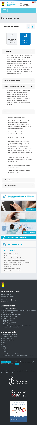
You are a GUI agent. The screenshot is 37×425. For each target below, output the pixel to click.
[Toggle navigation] (5, 10)
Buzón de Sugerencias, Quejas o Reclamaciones (17, 326)
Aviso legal (30, 362)
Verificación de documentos (12, 268)
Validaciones (6, 350)
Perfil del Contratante (9, 322)
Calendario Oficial (8, 320)
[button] (34, 2)
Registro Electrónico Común (12, 271)
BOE (4, 346)
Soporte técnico (6, 362)
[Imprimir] (28, 26)
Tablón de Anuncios (8, 324)
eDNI (4, 348)
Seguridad (11, 364)
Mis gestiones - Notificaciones (12, 314)
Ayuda (17, 364)
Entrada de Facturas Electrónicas (14, 258)
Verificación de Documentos (11, 328)
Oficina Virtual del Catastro (11, 354)
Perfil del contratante (10, 256)
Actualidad (7, 266)
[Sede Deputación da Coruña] (18, 382)
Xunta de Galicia (7, 338)
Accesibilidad (16, 362)
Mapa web (23, 362)
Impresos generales (9, 318)
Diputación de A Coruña (10, 336)
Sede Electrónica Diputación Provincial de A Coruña (18, 356)
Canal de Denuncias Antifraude (13, 264)
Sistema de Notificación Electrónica (14, 260)
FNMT (5, 352)
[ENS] (18, 413)
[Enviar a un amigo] (33, 26)
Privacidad (4, 364)
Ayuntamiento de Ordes (10, 334)
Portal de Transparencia (10, 316)
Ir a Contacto (4, 301)
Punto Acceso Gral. (8, 340)
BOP (4, 342)
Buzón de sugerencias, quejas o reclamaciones (17, 262)
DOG (4, 344)
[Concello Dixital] (18, 395)
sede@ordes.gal (13, 300)
